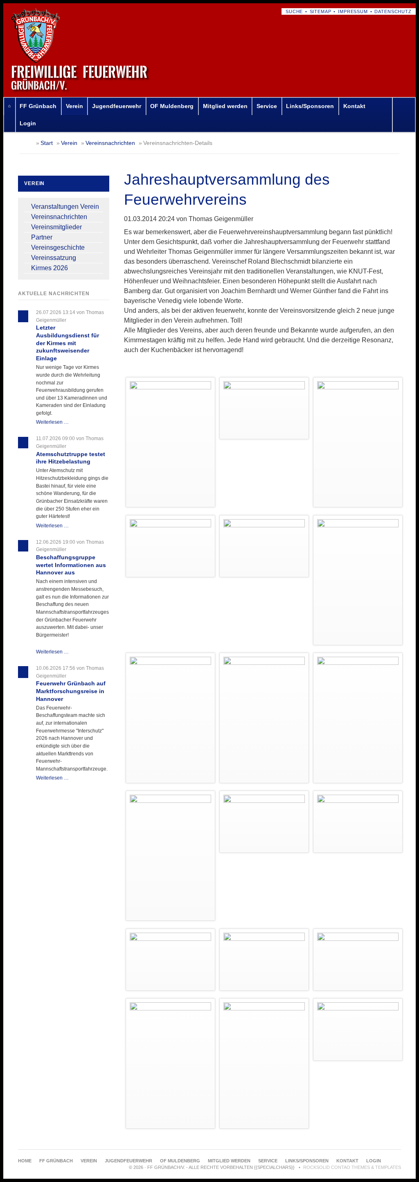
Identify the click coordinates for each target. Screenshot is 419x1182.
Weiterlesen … (52, 422)
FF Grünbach (38, 106)
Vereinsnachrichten (110, 143)
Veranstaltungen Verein (65, 206)
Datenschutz (393, 11)
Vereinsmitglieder (56, 227)
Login (28, 123)
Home (9, 106)
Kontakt (354, 106)
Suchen (405, 114)
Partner (41, 237)
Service (267, 106)
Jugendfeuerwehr (116, 106)
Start (47, 143)
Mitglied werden (225, 106)
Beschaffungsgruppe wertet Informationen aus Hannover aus (71, 565)
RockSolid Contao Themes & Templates (352, 1167)
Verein (74, 106)
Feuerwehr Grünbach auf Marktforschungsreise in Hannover (71, 691)
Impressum (353, 11)
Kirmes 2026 (49, 267)
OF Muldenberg (172, 106)
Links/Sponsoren (310, 106)
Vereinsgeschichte (58, 247)
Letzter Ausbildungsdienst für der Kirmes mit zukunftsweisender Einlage (67, 343)
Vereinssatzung (53, 257)
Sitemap (320, 11)
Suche (294, 11)
